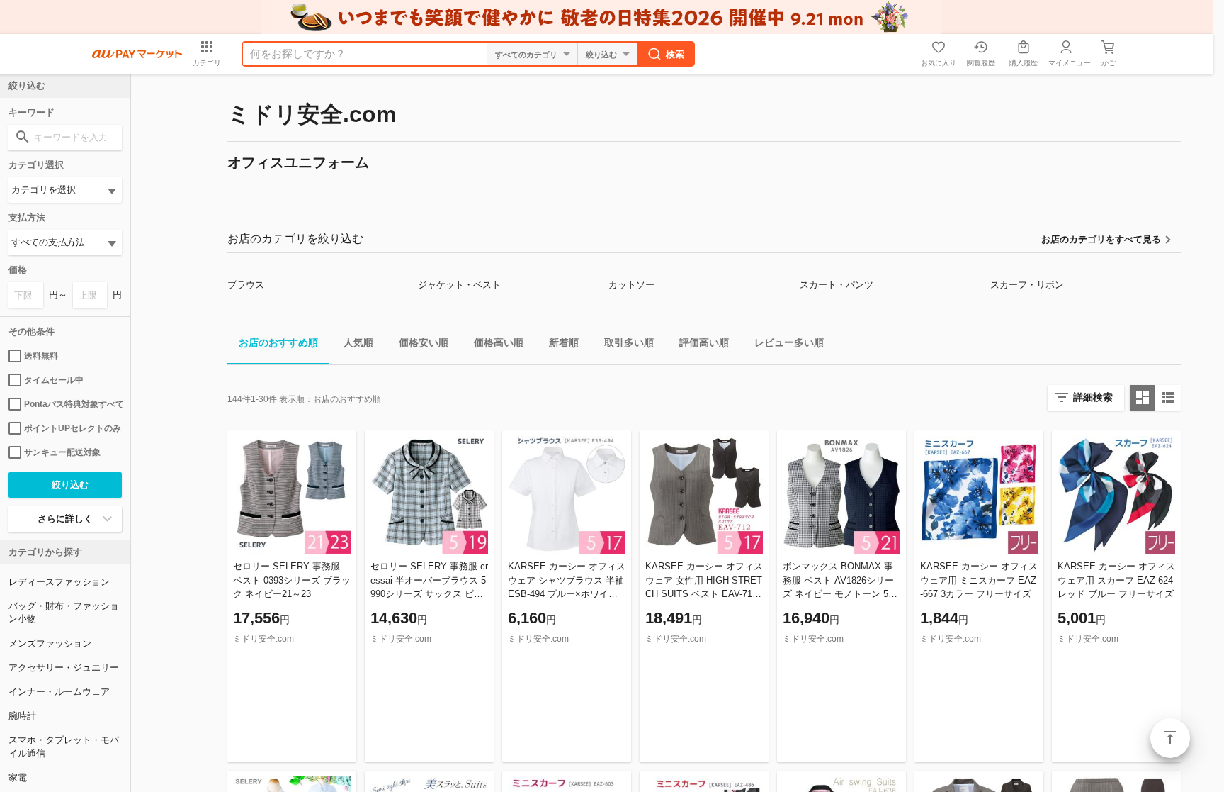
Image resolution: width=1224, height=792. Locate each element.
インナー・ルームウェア (59, 691)
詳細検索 (1093, 397)
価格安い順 (423, 342)
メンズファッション (49, 643)
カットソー (631, 284)
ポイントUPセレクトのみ (72, 428)
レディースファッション (59, 581)
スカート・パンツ (836, 284)
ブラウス (245, 284)
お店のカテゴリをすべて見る (1101, 239)
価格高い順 (498, 342)
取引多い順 (629, 342)
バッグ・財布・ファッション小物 (63, 612)
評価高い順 (704, 342)
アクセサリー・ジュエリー (63, 667)
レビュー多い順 (789, 342)
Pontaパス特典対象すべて (73, 404)
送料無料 (41, 356)
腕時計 (22, 715)
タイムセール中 (54, 380)
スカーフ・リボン (1027, 284)
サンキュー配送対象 (62, 452)
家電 (17, 777)
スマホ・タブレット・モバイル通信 (63, 746)
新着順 (564, 342)
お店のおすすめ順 (278, 342)
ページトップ (1170, 738)
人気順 (358, 342)
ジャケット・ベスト (459, 284)
